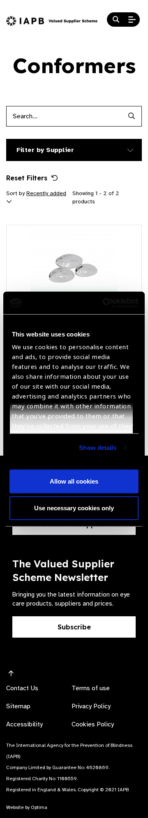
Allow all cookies (74, 480)
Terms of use (91, 688)
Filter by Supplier (45, 150)
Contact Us (22, 688)
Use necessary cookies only (74, 508)
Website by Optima (26, 807)
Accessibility (24, 724)
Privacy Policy (91, 706)
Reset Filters (26, 178)
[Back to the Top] (11, 673)
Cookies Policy (93, 724)
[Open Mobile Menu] (132, 19)
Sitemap (18, 706)
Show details (97, 447)
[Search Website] (116, 19)
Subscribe (74, 627)
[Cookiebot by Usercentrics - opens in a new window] (104, 302)
